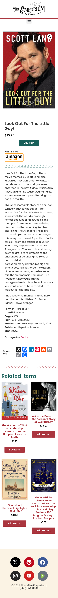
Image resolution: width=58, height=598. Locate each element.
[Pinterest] (29, 562)
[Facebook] (43, 562)
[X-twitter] (15, 562)
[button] (29, 21)
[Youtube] (29, 576)
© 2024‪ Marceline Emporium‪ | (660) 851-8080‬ (29, 587)
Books (24, 337)
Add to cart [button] (43, 434)
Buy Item (29, 142)
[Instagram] (15, 576)
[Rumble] (43, 576)
